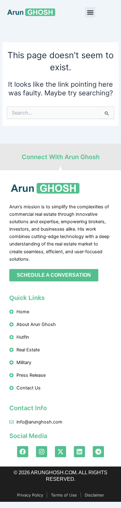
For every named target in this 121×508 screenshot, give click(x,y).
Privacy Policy (30, 495)
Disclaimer (94, 495)
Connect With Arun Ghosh (61, 157)
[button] (90, 12)
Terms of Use (64, 495)
